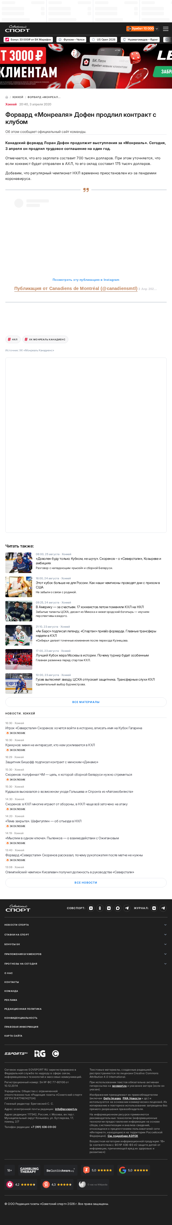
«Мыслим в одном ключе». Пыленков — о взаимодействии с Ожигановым (62, 838)
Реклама (10, 1000)
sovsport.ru (119, 1085)
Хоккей (11, 104)
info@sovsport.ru (66, 1109)
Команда (11, 991)
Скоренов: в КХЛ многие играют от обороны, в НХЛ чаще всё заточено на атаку (66, 804)
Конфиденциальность (21, 1017)
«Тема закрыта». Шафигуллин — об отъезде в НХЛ (43, 821)
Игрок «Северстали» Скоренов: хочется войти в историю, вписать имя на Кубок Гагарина (73, 728)
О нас (8, 973)
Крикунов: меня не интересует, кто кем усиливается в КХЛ (50, 745)
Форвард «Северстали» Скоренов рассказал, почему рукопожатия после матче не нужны (74, 855)
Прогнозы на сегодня (20, 963)
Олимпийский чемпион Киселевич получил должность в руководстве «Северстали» (69, 872)
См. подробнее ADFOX (123, 1136)
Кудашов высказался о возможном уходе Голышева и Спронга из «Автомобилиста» (69, 791)
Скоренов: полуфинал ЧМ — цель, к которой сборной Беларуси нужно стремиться (68, 774)
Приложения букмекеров (23, 954)
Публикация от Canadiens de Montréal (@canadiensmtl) (76, 288)
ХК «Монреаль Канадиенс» (36, 350)
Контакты (11, 982)
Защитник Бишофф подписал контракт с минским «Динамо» (51, 762)
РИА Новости (132, 1098)
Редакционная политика (23, 1009)
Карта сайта (13, 1035)
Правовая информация (21, 1026)
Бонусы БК (12, 944)
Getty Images (112, 1098)
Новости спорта (16, 924)
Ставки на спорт (16, 934)
